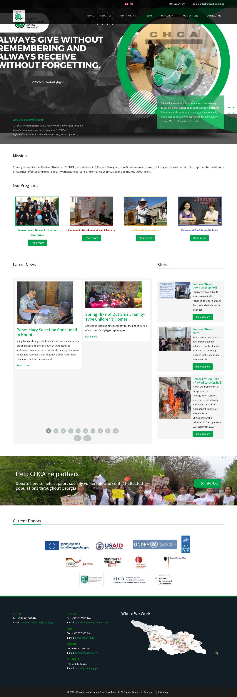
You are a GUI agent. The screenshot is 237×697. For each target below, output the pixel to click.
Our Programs (129, 15)
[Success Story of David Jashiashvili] (164, 290)
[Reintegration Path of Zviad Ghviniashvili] (164, 398)
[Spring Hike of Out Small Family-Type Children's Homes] (116, 294)
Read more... (24, 365)
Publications (190, 15)
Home (90, 15)
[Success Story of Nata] (164, 339)
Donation (167, 15)
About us (106, 15)
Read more (37, 242)
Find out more (202, 317)
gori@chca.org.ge (85, 637)
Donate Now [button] (209, 483)
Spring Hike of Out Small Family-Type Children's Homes (115, 316)
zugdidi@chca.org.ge (86, 653)
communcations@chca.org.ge (91, 622)
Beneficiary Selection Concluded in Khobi (47, 332)
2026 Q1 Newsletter (28, 119)
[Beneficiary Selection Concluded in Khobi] (48, 302)
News (149, 15)
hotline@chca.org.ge (86, 668)
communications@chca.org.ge (208, 3)
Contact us (214, 15)
